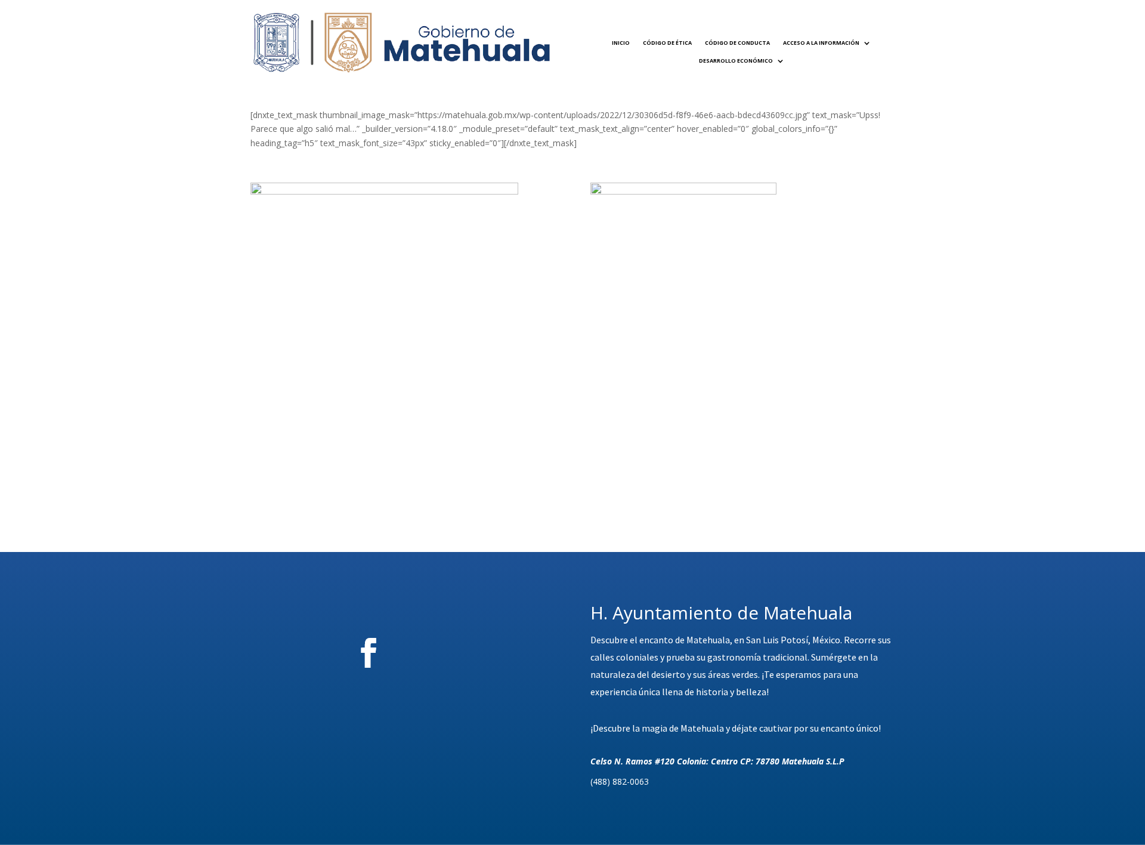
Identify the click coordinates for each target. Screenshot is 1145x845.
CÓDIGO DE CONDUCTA (737, 43)
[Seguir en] (434, 652)
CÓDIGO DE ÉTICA (667, 43)
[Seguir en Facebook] (368, 653)
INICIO (621, 43)
